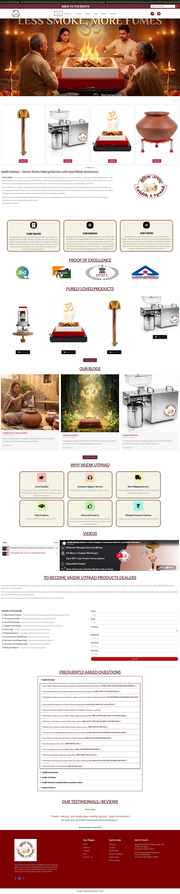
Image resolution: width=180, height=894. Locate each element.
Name (93, 611)
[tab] (30, 547)
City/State (95, 643)
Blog (95, 14)
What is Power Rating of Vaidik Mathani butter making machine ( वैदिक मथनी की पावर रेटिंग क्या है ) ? (75, 727)
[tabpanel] (119, 555)
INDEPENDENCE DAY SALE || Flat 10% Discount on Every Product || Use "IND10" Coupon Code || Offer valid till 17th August (102, 2)
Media (87, 14)
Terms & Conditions (116, 854)
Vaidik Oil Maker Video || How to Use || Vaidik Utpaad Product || (28, 553)
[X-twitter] (23, 878)
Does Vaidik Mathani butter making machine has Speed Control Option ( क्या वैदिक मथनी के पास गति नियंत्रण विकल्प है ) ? (81, 692)
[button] (174, 101)
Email (93, 619)
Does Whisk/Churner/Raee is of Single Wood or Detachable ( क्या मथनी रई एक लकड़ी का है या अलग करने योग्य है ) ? (79, 705)
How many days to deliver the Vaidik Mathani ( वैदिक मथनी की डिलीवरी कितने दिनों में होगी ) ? (72, 749)
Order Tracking (114, 860)
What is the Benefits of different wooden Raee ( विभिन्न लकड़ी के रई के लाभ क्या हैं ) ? (70, 755)
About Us (67, 14)
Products (78, 14)
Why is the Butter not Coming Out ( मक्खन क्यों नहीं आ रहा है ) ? (63, 766)
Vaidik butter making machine (15, 433)
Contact (113, 14)
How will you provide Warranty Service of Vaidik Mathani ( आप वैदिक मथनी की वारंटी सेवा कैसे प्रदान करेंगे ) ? (77, 738)
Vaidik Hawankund (70, 435)
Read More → (8, 445)
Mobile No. (95, 635)
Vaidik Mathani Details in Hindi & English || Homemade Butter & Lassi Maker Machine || (35, 548)
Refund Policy (114, 857)
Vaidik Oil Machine (130, 435)
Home (58, 14)
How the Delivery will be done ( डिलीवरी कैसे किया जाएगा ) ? (62, 744)
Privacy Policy (114, 851)
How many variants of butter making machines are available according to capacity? (71, 710)
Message (94, 650)
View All (23, 161)
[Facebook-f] (15, 878)
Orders (103, 14)
